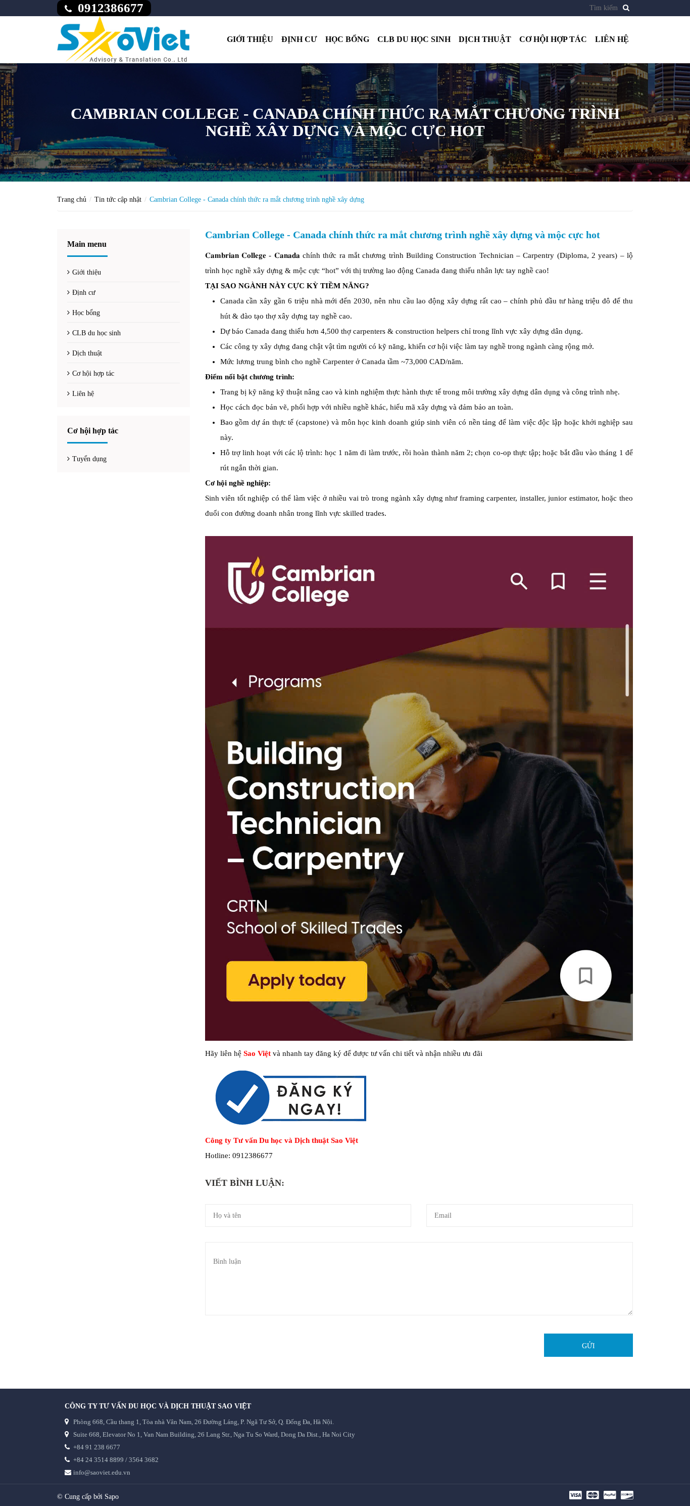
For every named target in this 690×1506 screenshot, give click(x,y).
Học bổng (347, 39)
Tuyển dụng (89, 459)
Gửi (588, 1346)
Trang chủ (71, 199)
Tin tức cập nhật (117, 199)
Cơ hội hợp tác (553, 39)
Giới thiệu (250, 39)
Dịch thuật (485, 39)
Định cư (299, 39)
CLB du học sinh (414, 39)
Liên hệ (612, 39)
